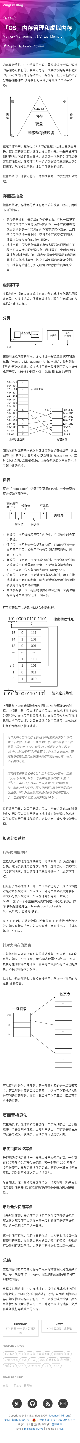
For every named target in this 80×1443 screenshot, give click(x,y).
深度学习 (9, 1365)
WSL (42, 1359)
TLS (33, 1359)
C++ (20, 1365)
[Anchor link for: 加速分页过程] (27, 838)
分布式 (52, 1359)
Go (46, 1365)
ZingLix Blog (13, 5)
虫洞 (5, 1385)
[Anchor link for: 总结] (13, 1260)
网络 (29, 1353)
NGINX (56, 1365)
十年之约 (16, 1385)
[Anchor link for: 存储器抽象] (25, 196)
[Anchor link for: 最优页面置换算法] (34, 1148)
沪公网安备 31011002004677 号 (56, 1419)
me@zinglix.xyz (33, 1428)
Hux (61, 1428)
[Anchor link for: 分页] (12, 318)
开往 (29, 1385)
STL (47, 1353)
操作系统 (9, 18)
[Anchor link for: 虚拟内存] (21, 285)
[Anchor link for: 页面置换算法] (29, 1115)
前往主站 (57, 1424)
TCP (24, 1359)
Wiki (20, 1353)
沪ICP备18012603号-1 (17, 1419)
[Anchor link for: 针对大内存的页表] (33, 945)
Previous (21, 1328)
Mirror (64, 1415)
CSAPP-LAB (34, 1365)
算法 (38, 1353)
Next (59, 1326)
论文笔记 (9, 1353)
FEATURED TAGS (13, 1345)
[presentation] (17, 783)
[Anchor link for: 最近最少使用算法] (34, 1206)
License (54, 1415)
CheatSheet (11, 1359)
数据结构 (58, 1353)
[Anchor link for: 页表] (12, 480)
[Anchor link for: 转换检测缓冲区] (29, 852)
